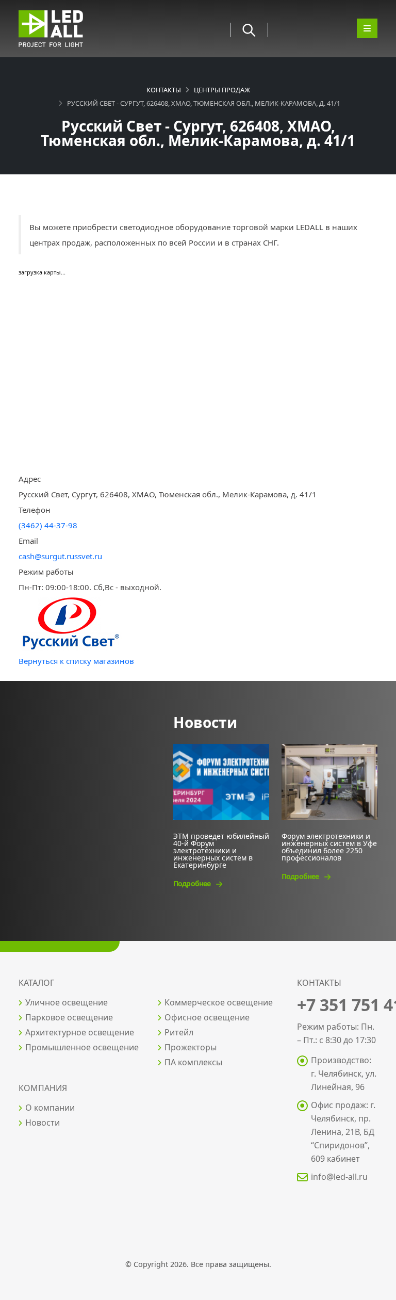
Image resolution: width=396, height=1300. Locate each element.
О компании (50, 1107)
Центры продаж (222, 89)
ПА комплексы (193, 1062)
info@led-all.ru (339, 1176)
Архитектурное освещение (79, 1032)
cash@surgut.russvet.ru (60, 556)
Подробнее (192, 883)
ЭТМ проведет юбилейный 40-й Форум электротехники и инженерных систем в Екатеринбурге (221, 850)
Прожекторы (190, 1047)
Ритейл (178, 1032)
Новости (42, 1122)
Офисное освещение (207, 1017)
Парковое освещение (69, 1017)
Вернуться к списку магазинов (76, 661)
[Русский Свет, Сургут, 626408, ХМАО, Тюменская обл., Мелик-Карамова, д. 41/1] (70, 623)
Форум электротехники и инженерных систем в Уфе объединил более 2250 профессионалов (329, 846)
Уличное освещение (66, 1002)
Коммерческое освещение (218, 1002)
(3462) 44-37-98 (48, 525)
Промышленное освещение (82, 1047)
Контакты (163, 89)
